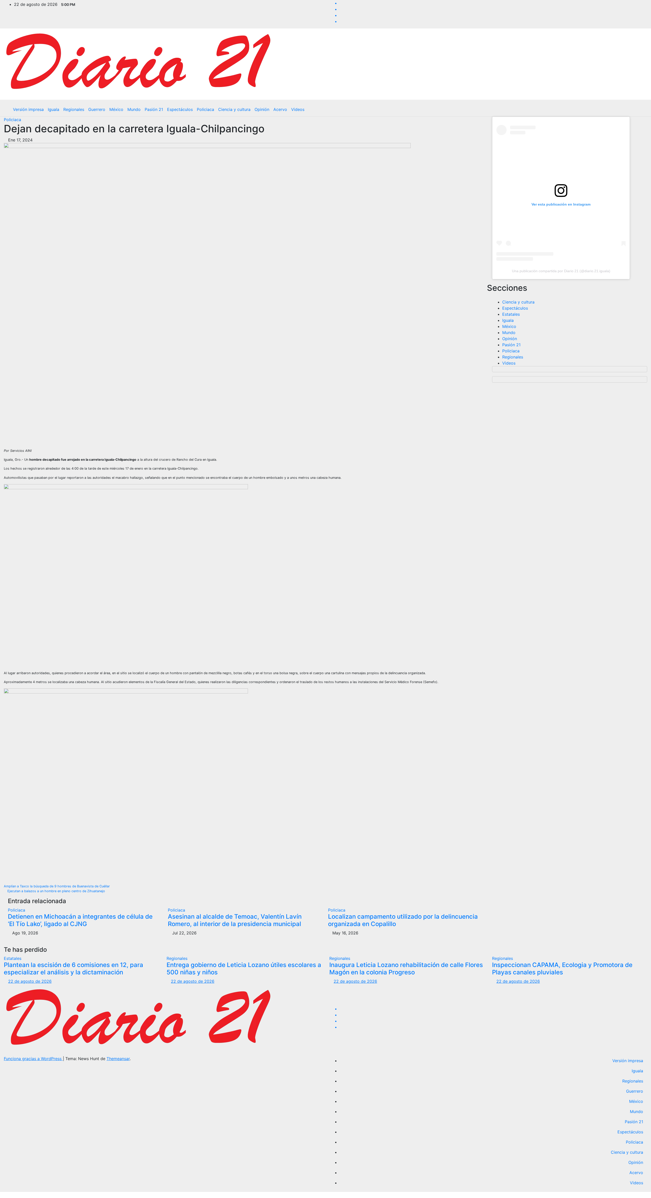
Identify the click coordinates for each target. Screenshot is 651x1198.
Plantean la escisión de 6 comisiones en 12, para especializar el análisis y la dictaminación (73, 968)
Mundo (134, 109)
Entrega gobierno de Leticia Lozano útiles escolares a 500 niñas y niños (244, 968)
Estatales (511, 314)
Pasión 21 (154, 109)
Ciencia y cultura (234, 109)
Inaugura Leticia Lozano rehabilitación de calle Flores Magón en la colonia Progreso (406, 968)
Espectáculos (180, 109)
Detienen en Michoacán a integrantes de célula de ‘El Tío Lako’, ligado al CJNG (80, 920)
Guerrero (96, 109)
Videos (297, 109)
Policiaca (205, 109)
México (116, 109)
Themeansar (118, 1058)
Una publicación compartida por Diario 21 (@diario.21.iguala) (561, 271)
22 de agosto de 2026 (30, 981)
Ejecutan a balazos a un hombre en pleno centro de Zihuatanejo (55, 891)
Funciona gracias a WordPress (33, 1058)
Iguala (53, 109)
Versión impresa (28, 109)
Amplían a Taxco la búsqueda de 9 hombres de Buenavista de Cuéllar (57, 886)
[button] (639, 109)
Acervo (280, 109)
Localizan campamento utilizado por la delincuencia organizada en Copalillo (403, 920)
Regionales (73, 109)
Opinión (262, 109)
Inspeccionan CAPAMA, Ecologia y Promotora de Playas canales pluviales (562, 968)
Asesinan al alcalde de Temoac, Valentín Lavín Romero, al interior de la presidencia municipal (235, 920)
